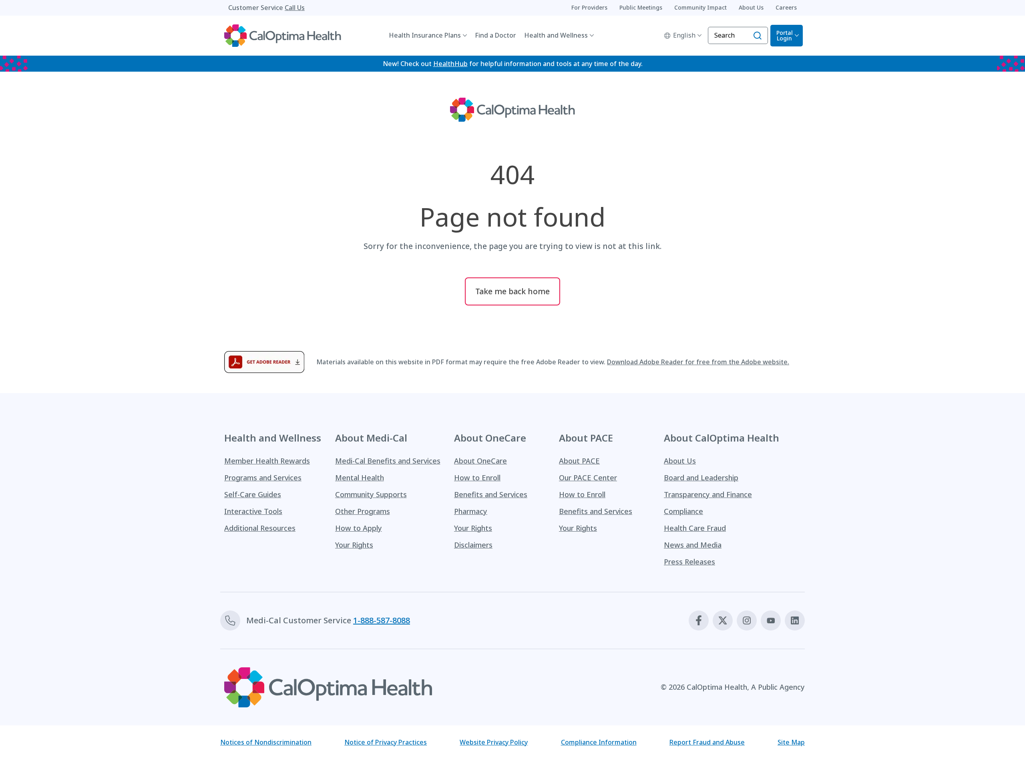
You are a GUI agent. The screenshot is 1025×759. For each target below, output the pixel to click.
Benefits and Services (490, 494)
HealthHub (450, 63)
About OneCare (480, 461)
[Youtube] (771, 620)
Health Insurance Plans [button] (425, 35)
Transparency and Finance (708, 494)
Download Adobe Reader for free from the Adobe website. (698, 361)
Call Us (295, 7)
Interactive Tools (253, 511)
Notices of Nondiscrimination (266, 742)
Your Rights (354, 545)
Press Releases (689, 561)
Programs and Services (262, 477)
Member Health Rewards (267, 461)
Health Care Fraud (695, 528)
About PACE (579, 461)
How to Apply (358, 528)
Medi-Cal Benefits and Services (387, 461)
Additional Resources (259, 528)
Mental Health (359, 477)
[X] (723, 620)
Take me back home (512, 291)
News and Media (693, 545)
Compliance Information (599, 742)
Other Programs (362, 511)
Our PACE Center (588, 477)
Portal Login (784, 35)
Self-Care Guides (252, 494)
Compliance (683, 511)
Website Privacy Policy (494, 742)
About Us (680, 461)
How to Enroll (477, 477)
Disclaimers (473, 545)
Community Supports (371, 494)
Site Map (791, 742)
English (684, 35)
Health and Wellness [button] (556, 35)
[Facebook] (699, 620)
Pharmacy (470, 511)
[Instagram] (747, 620)
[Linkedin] (795, 620)
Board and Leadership (701, 477)
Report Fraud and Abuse (707, 742)
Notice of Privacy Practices (385, 742)
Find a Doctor (495, 35)
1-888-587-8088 (381, 620)
